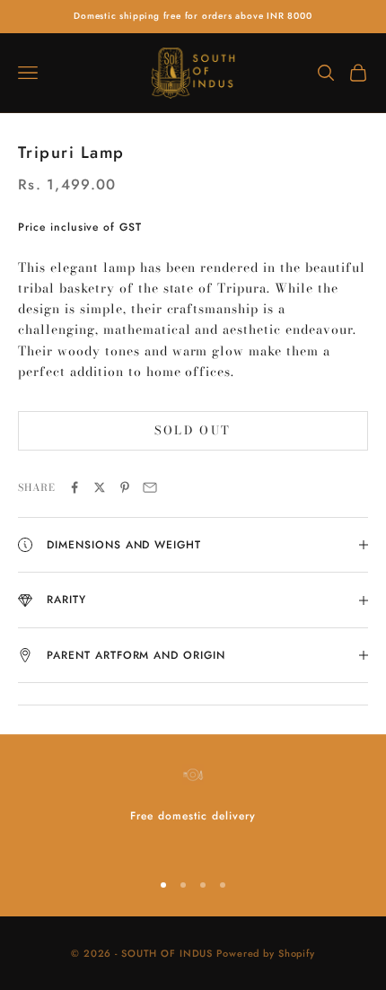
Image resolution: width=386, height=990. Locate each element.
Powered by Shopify (265, 953)
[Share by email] (150, 487)
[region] (193, 808)
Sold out (193, 430)
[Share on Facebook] (74, 487)
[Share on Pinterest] (125, 487)
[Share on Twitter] (99, 487)
